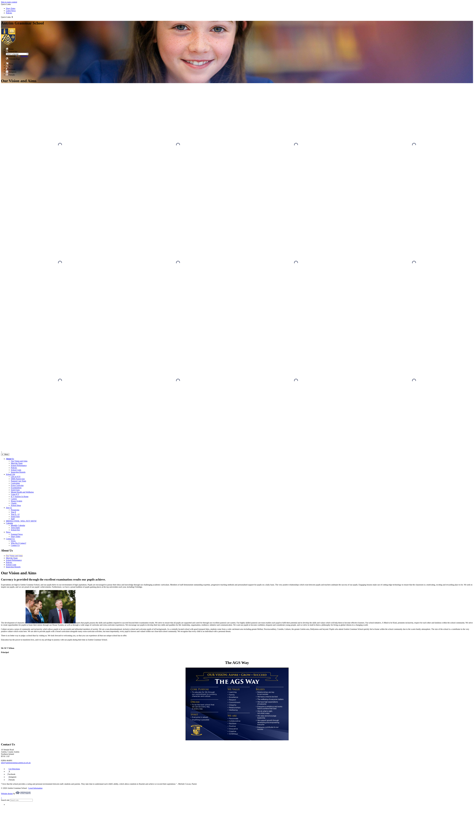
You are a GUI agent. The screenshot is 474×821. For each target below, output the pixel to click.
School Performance (19, 465)
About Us (10, 459)
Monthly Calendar (18, 525)
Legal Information (35, 788)
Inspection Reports (18, 472)
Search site (5, 800)
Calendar (9, 523)
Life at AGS (15, 477)
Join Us (9, 508)
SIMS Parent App (18, 479)
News (8, 532)
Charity (14, 503)
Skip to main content (9, 2)
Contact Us (10, 539)
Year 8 (13, 512)
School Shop (16, 505)
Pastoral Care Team (18, 481)
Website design (7, 794)
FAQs (13, 541)
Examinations (16, 488)
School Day (15, 530)
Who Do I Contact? (18, 543)
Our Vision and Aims (19, 461)
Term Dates (15, 528)
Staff (13, 519)
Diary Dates (10, 8)
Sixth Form (15, 490)
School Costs (16, 470)
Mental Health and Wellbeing (22, 492)
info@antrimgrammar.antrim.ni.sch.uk (16, 763)
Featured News (17, 534)
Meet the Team (16, 463)
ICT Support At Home (19, 496)
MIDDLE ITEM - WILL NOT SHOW (21, 521)
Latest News (11, 11)
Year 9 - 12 (15, 514)
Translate (24, 56)
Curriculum (15, 483)
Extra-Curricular (17, 485)
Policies (9, 13)
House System (16, 501)
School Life (10, 474)
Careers (14, 499)
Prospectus (15, 510)
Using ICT (15, 494)
